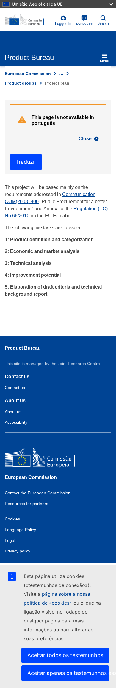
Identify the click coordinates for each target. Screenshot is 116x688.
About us (13, 411)
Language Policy (20, 529)
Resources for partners (26, 503)
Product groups (21, 83)
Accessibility (16, 422)
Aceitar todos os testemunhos (65, 655)
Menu (104, 61)
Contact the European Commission (37, 492)
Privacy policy (17, 551)
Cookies (12, 519)
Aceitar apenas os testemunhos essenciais (68, 673)
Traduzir (25, 162)
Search (103, 23)
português (84, 21)
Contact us (15, 387)
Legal (10, 540)
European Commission (28, 73)
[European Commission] (48, 458)
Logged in (63, 24)
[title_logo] (29, 20)
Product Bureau (23, 348)
